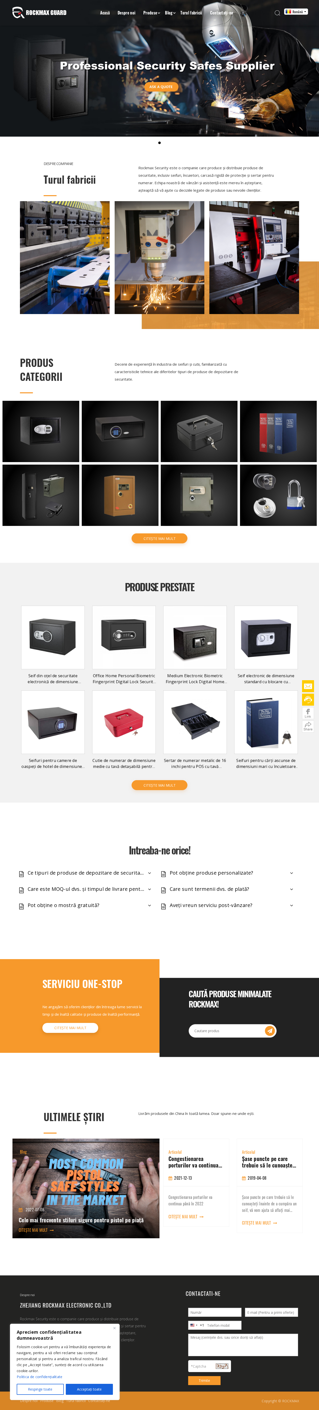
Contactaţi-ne (221, 13)
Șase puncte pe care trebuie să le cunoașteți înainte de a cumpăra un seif (196, 1161)
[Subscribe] (270, 1031)
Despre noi (126, 13)
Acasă (105, 13)
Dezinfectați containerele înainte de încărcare (268, 1161)
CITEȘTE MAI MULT (160, 538)
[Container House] (65, 257)
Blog (168, 13)
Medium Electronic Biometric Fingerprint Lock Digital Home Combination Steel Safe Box (195, 681)
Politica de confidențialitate (40, 1376)
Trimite (204, 1380)
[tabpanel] (196, 1186)
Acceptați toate (89, 1389)
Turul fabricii (191, 13)
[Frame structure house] (159, 257)
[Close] (114, 1328)
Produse (150, 13)
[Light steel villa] (254, 257)
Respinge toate (40, 1389)
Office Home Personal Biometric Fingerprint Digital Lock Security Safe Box (124, 681)
